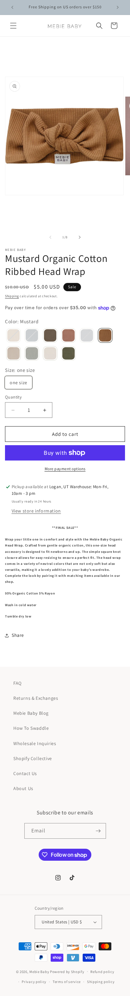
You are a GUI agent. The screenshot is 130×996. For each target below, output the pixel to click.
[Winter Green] (68, 354)
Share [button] (18, 635)
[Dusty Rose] (68, 336)
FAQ (17, 683)
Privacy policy (34, 981)
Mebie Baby (39, 971)
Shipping (12, 296)
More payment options (65, 468)
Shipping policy (101, 981)
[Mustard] (105, 336)
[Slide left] (50, 237)
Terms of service (67, 981)
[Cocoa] (50, 336)
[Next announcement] (117, 7)
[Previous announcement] (12, 7)
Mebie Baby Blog (31, 713)
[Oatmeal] (13, 354)
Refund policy (102, 971)
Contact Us (25, 773)
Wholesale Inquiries (34, 743)
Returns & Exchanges (35, 698)
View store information (36, 511)
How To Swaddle (31, 728)
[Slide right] (79, 237)
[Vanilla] (50, 354)
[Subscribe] (98, 831)
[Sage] (31, 354)
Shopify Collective (32, 758)
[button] (13, 25)
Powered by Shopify (67, 971)
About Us (23, 788)
